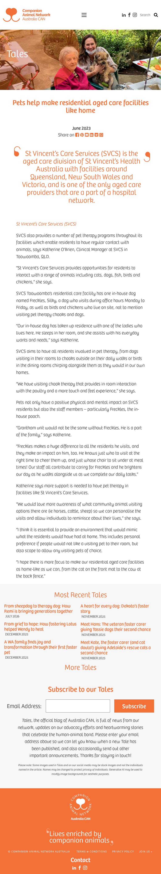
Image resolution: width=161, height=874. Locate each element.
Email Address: (24, 705)
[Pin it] (82, 135)
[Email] (87, 135)
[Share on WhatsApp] (101, 135)
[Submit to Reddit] (96, 135)
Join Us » (145, 851)
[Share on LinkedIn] (91, 135)
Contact (80, 859)
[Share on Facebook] (77, 135)
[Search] (156, 15)
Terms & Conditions (92, 851)
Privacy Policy (123, 851)
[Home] (26, 15)
